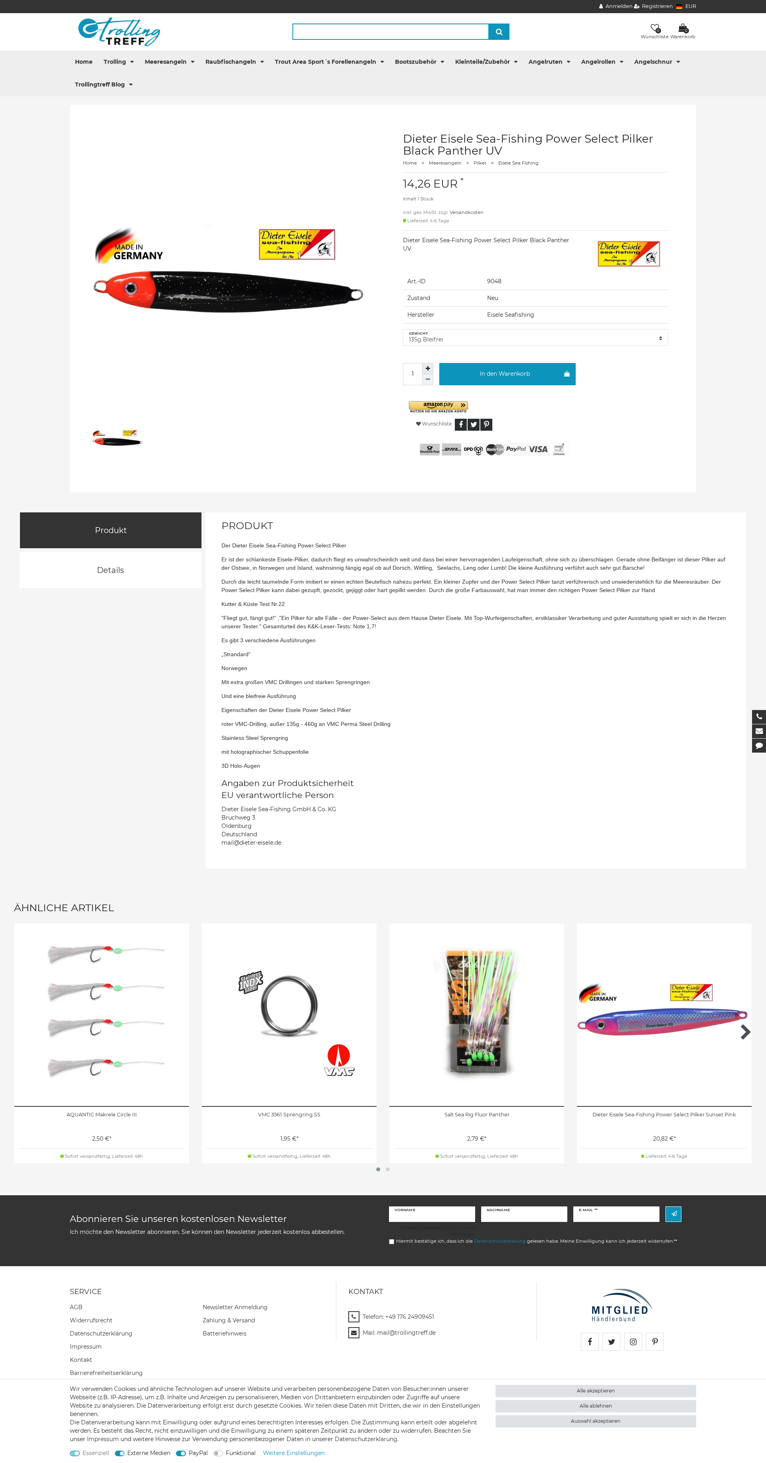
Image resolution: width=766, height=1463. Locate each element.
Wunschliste (436, 424)
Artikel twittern (474, 425)
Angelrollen (599, 61)
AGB (76, 1307)
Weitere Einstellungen (294, 1453)
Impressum (86, 1346)
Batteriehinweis (225, 1333)
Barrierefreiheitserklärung (106, 1373)
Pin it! (486, 425)
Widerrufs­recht (91, 1320)
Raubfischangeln (231, 61)
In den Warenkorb (505, 373)
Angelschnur (654, 61)
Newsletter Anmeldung (235, 1307)
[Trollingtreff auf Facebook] (589, 1341)
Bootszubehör (416, 61)
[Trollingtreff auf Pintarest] (654, 1341)
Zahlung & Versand (229, 1320)
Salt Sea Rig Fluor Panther (476, 1115)
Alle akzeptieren (596, 1391)
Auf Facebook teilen (461, 425)
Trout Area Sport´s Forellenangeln (326, 61)
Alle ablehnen (596, 1406)
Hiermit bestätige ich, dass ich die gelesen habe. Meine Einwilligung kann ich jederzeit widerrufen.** (536, 1241)
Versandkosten (467, 212)
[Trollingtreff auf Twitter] (611, 1341)
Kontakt (81, 1359)
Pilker (480, 163)
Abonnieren (673, 1214)
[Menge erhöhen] (427, 368)
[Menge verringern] (427, 379)
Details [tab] (110, 570)
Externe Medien (148, 1453)
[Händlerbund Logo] (622, 1304)
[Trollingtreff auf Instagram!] (633, 1341)
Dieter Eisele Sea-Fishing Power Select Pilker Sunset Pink (664, 1115)
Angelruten (546, 61)
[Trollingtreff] (115, 31)
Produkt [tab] (111, 530)
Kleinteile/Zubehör (483, 61)
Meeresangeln (166, 61)
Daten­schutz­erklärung (101, 1333)
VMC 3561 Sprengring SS (289, 1115)
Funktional (241, 1453)
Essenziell (96, 1453)
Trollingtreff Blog (100, 84)
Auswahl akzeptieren (595, 1421)
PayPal (198, 1453)
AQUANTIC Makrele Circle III (102, 1115)
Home (84, 61)
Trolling (116, 61)
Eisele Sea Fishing (518, 163)
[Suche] (499, 32)
